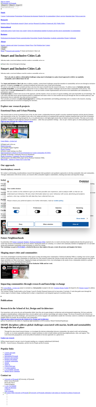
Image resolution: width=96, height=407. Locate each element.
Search (4, 5)
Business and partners (10, 359)
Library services (60, 16)
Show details (80, 218)
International (6, 27)
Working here (41, 45)
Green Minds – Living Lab (11, 288)
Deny (20, 224)
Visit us (7, 389)
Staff (3, 49)
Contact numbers (10, 368)
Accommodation (51, 16)
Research (4, 20)
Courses (3, 16)
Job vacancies (9, 391)
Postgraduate (19, 16)
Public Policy (61, 23)
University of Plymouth (11, 379)
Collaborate (72, 38)
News (31, 45)
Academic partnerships (57, 38)
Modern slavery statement (12, 371)
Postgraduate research (17, 23)
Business (4, 34)
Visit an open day (80, 16)
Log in (19, 5)
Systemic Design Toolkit (61, 288)
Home (2, 51)
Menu (11, 5)
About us (7, 364)
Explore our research (7, 338)
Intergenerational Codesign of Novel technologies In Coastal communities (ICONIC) (26, 153)
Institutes (3, 23)
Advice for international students (37, 31)
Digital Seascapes (6, 146)
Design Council (83, 288)
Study (3, 13)
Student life (42, 16)
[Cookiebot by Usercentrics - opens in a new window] (80, 181)
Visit (35, 45)
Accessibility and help (11, 369)
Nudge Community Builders (20, 242)
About (3, 42)
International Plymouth (11, 356)
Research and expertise (13, 51)
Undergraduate (10, 16)
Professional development (30, 16)
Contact (47, 45)
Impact (8, 23)
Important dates (70, 16)
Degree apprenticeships (23, 38)
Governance (21, 45)
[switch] (37, 211)
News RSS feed (9, 366)
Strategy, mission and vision (9, 45)
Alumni (27, 45)
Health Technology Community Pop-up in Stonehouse (17, 156)
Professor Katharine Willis (37, 242)
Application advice (6, 31)
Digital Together (5, 149)
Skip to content (5, 1)
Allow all (75, 224)
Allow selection (48, 224)
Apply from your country (19, 31)
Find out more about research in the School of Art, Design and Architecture (25, 319)
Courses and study (9, 352)
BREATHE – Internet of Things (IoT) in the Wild (15, 159)
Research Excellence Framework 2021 (45, 23)
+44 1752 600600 (10, 386)
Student (4, 47)
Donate (66, 38)
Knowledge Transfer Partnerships (40, 38)
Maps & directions (10, 387)
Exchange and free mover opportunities (58, 31)
